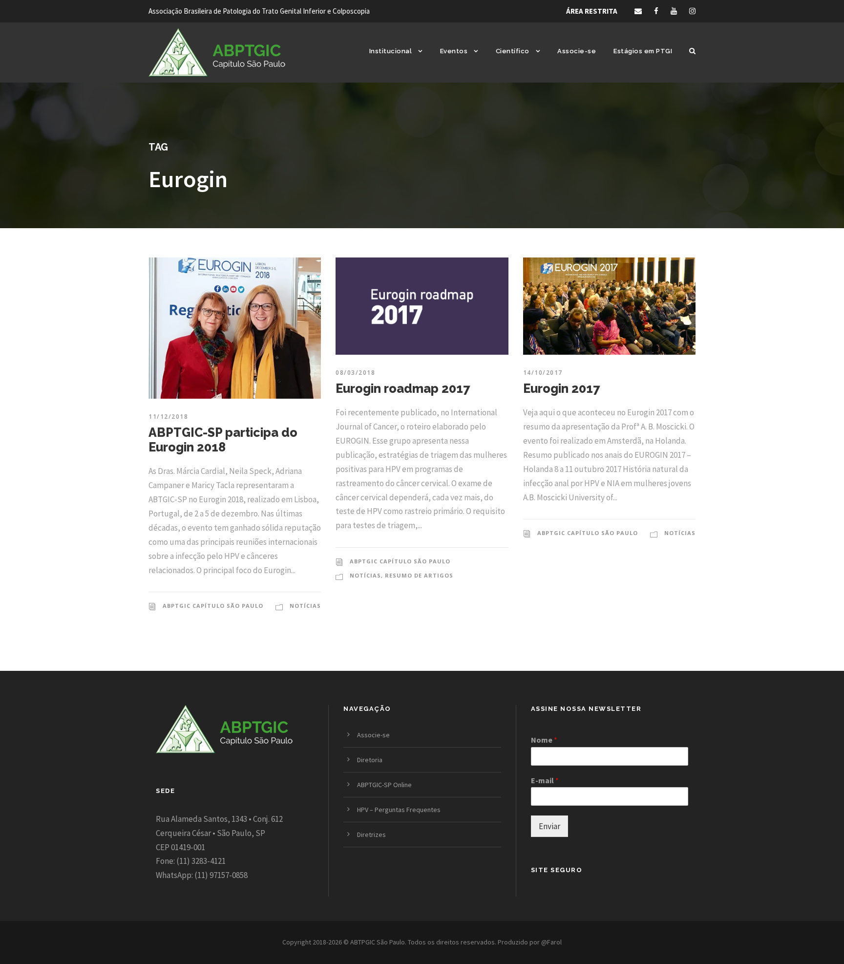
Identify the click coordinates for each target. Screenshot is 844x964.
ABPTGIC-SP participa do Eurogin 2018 (222, 439)
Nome (544, 740)
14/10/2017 (543, 372)
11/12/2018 (168, 416)
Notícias (305, 605)
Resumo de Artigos (419, 575)
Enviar (549, 826)
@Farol (551, 942)
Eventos (454, 51)
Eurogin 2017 (561, 388)
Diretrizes (371, 834)
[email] (638, 11)
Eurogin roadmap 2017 (403, 388)
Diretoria (369, 759)
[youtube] (674, 11)
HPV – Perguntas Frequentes (399, 809)
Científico (512, 51)
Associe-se (576, 51)
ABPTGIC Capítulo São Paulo (213, 605)
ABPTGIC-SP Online (384, 784)
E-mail (545, 780)
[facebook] (656, 11)
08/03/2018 (355, 372)
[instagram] (692, 11)
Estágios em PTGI (642, 51)
